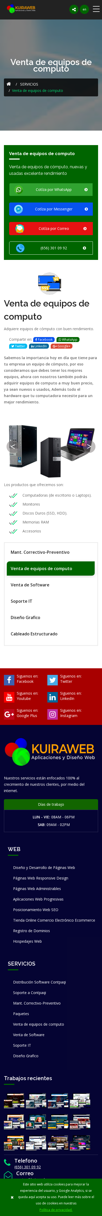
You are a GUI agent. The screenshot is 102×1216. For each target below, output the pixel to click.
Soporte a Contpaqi (29, 992)
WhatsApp (69, 339)
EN (84, 9)
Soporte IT (21, 601)
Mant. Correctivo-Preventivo (40, 552)
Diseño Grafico (25, 617)
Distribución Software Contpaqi (39, 982)
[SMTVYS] (36, 1143)
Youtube (24, 698)
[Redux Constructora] (14, 1101)
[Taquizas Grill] (14, 1143)
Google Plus (27, 715)
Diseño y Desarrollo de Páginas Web (44, 867)
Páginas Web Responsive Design (40, 878)
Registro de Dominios (31, 930)
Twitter (19, 346)
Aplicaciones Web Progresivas (38, 899)
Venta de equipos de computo (41, 568)
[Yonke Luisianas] (80, 1143)
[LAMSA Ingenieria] (58, 1122)
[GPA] (14, 1122)
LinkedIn (40, 346)
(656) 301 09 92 (27, 1166)
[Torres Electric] (36, 1101)
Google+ (63, 346)
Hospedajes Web (27, 941)
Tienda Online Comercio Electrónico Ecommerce (54, 920)
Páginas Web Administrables (37, 888)
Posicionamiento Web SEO (35, 909)
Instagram (68, 715)
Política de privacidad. (55, 1210)
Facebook (45, 339)
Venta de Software (30, 585)
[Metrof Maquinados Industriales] (58, 1143)
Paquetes (21, 1013)
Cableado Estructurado (34, 634)
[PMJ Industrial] (80, 1122)
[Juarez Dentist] (36, 1122)
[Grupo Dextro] (80, 1101)
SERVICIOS (28, 84)
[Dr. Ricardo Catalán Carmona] (58, 1101)
